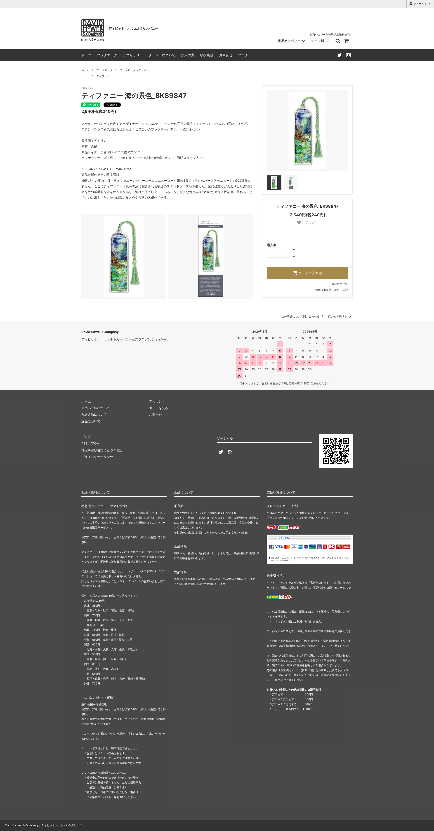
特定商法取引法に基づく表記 (102, 450)
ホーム (85, 70)
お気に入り (309, 222)
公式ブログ (140, 339)
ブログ (243, 55)
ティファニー (104, 76)
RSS (84, 443)
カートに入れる (309, 273)
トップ (86, 55)
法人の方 (188, 55)
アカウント (420, 4)
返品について (340, 284)
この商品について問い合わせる (300, 316)
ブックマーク (107, 55)
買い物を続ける (338, 316)
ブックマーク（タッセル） (135, 70)
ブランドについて (162, 55)
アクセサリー (133, 55)
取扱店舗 (207, 55)
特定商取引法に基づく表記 (331, 289)
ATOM (94, 443)
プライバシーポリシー (97, 457)
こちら (155, 339)
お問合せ (226, 55)
